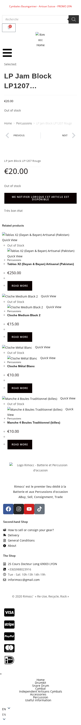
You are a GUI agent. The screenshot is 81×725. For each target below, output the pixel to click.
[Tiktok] (39, 509)
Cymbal (40, 688)
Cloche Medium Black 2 (23, 315)
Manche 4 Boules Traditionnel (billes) (33, 422)
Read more (20, 286)
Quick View (48, 296)
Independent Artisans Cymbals (40, 691)
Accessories (38, 694)
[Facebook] (8, 509)
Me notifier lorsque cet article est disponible (40, 198)
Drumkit (40, 682)
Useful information (38, 700)
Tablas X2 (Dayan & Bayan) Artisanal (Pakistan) (40, 264)
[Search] (74, 19)
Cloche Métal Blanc (21, 366)
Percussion (40, 697)
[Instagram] (19, 509)
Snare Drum (40, 685)
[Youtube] (29, 509)
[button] (40, 694)
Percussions (24, 123)
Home (8, 123)
